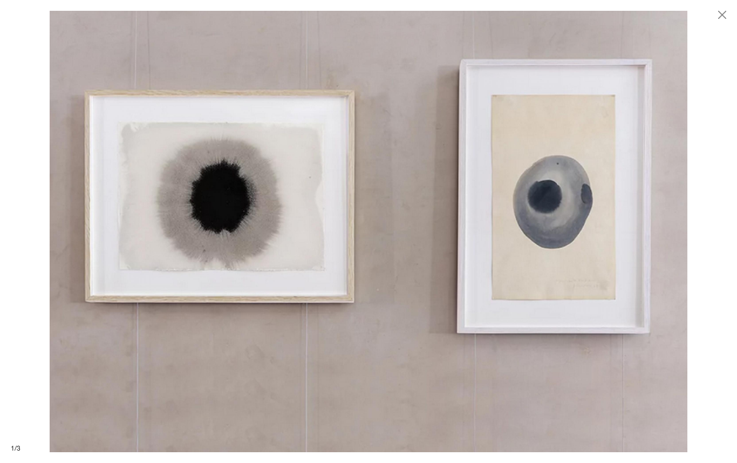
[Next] (552, 231)
